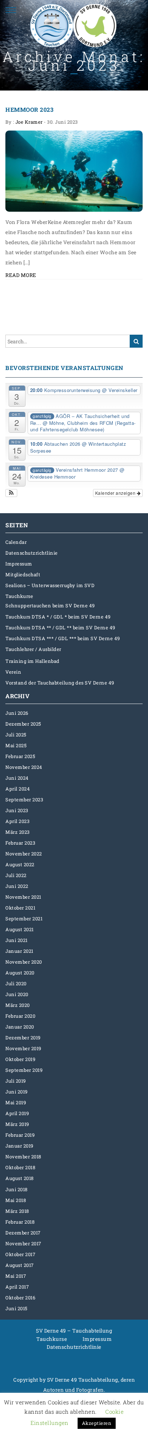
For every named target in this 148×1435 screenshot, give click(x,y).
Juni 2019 (16, 1091)
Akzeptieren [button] (97, 1423)
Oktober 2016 (20, 1297)
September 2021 (23, 918)
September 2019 (23, 1070)
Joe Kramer (29, 122)
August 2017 (19, 1265)
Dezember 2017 (23, 1232)
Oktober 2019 (20, 1059)
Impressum (18, 563)
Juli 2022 (16, 875)
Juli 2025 (16, 734)
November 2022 (23, 853)
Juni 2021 (16, 940)
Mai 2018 (15, 1200)
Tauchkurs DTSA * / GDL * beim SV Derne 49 (58, 616)
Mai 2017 (15, 1276)
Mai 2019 (15, 1102)
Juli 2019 (15, 1081)
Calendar (16, 542)
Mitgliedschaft (22, 574)
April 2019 (17, 1113)
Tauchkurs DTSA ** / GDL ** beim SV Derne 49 (60, 627)
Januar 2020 (19, 1027)
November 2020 (23, 962)
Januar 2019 (19, 1146)
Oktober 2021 (20, 907)
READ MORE (20, 275)
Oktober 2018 (20, 1167)
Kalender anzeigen (116, 493)
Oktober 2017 (20, 1254)
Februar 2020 (20, 1016)
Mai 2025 (16, 745)
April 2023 (17, 821)
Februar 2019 (19, 1135)
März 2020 (17, 1005)
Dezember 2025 (23, 724)
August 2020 (19, 972)
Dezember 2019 (23, 1037)
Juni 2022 (16, 886)
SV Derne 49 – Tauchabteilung (74, 1330)
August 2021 (19, 929)
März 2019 (17, 1124)
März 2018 (17, 1211)
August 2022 (19, 864)
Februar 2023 (20, 843)
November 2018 (23, 1156)
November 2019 (23, 1048)
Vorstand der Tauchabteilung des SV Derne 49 (59, 682)
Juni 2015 (16, 1308)
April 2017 (17, 1287)
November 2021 (23, 897)
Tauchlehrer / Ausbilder (33, 649)
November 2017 (23, 1243)
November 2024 (23, 767)
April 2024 (17, 788)
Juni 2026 (16, 713)
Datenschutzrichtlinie (31, 553)
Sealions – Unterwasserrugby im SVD (49, 585)
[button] (11, 493)
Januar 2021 (19, 951)
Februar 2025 (20, 756)
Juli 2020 (16, 983)
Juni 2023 (16, 810)
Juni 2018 (16, 1189)
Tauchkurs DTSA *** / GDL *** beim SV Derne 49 (62, 638)
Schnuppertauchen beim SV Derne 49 (50, 605)
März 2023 (17, 832)
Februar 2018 (19, 1222)
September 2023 (24, 799)
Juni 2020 (16, 994)
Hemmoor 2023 (29, 109)
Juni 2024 (17, 778)
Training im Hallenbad (32, 661)
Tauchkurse (19, 596)
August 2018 (19, 1178)
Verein (13, 672)
